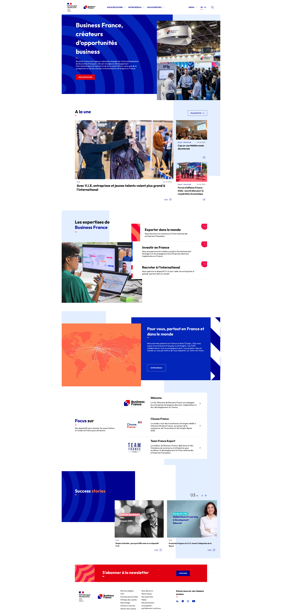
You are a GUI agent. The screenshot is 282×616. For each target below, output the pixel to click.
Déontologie (125, 602)
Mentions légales (127, 591)
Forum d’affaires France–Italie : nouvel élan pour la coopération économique (191, 190)
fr (202, 7)
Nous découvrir (147, 591)
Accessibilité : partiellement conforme (151, 605)
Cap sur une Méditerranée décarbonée (191, 147)
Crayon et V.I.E (178, 543)
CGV (122, 594)
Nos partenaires (148, 602)
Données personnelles (129, 596)
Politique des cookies (128, 599)
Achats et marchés (127, 605)
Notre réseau (147, 594)
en (205, 7)
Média (144, 599)
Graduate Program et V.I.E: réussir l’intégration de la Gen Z (140, 544)
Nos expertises (147, 596)
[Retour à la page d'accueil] (81, 7)
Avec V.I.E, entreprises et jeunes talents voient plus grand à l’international (121, 188)
